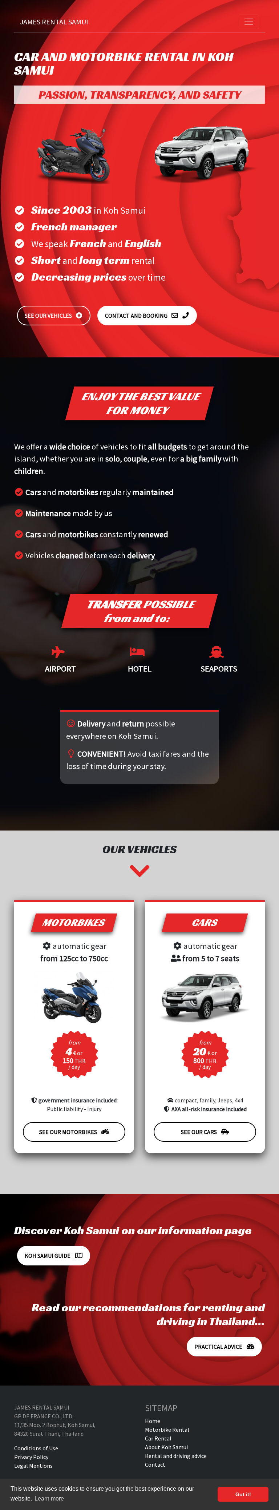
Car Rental (158, 1438)
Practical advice (218, 1346)
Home (152, 1420)
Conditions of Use (36, 1448)
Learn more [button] (49, 1498)
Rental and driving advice (176, 1455)
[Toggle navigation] (249, 22)
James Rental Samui (54, 21)
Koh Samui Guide (48, 1255)
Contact (155, 1464)
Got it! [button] (243, 1494)
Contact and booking (136, 315)
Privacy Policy (31, 1457)
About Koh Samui (166, 1447)
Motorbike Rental (167, 1429)
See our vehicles (48, 315)
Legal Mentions (33, 1465)
